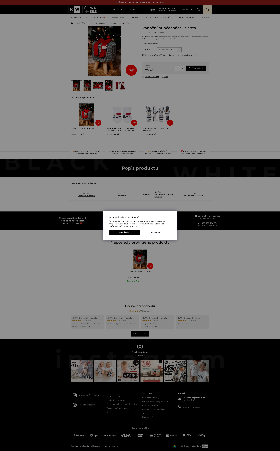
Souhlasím (124, 232)
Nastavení (155, 233)
